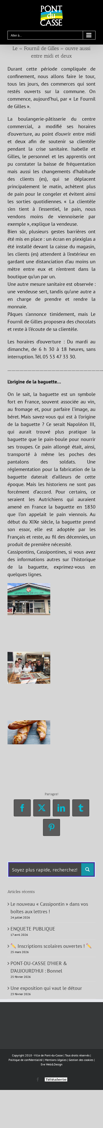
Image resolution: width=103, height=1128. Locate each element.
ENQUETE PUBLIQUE (32, 929)
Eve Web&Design (51, 1064)
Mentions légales (55, 1060)
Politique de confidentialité (25, 1060)
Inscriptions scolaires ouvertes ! (51, 946)
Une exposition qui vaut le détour (46, 988)
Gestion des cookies (81, 1060)
